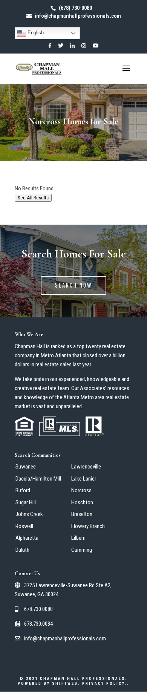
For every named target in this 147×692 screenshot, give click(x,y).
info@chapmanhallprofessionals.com (64, 638)
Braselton (81, 514)
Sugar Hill (25, 502)
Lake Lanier (83, 478)
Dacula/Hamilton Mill (38, 478)
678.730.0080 (38, 609)
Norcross (81, 490)
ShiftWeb (65, 683)
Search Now (73, 285)
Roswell (24, 526)
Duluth (22, 550)
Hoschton (82, 502)
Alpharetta (26, 537)
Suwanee (25, 466)
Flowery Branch (88, 526)
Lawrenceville (86, 466)
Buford (22, 490)
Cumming (81, 550)
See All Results (33, 198)
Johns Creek (29, 514)
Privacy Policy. (104, 683)
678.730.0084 (38, 623)
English (35, 32)
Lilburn (78, 537)
